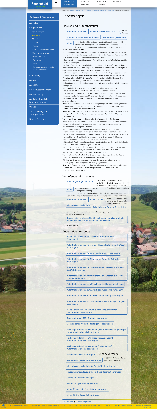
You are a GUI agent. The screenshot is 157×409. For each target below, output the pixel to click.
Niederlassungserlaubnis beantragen (84, 360)
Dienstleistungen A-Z (39, 32)
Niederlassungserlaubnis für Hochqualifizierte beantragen (94, 372)
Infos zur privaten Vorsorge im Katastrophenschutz (43, 68)
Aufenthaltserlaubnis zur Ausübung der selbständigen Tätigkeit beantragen (96, 302)
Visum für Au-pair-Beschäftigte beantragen (87, 389)
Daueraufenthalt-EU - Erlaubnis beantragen (87, 318)
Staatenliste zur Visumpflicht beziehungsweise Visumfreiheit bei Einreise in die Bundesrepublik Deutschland (95, 219)
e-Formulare (36, 60)
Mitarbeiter (36, 39)
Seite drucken (67, 402)
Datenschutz (130, 405)
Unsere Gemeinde (37, 119)
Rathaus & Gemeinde (69, 3)
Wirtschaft (117, 1)
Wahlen (32, 106)
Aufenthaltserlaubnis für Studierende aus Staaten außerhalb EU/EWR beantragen (95, 268)
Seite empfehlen (84, 402)
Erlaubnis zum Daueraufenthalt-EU (83, 37)
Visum (70, 43)
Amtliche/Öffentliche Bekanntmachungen (39, 100)
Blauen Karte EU (97, 199)
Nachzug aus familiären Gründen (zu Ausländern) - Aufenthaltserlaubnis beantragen (90, 339)
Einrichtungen (35, 75)
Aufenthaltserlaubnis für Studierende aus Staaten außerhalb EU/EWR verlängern (95, 276)
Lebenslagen (36, 35)
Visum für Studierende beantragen (83, 395)
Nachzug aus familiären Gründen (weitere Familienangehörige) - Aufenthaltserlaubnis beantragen (96, 330)
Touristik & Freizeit (101, 3)
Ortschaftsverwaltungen (41, 53)
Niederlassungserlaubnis (114, 37)
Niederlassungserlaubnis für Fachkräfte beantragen (91, 366)
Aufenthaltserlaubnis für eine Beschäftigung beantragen (93, 253)
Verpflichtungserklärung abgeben (82, 383)
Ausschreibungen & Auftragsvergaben (38, 113)
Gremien (33, 80)
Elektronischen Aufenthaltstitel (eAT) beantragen (90, 324)
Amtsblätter (34, 85)
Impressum (139, 405)
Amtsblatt (35, 42)
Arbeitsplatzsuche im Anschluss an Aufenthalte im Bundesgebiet (90, 237)
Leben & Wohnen (85, 3)
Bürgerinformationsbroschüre (43, 49)
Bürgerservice (35, 27)
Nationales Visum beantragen (81, 354)
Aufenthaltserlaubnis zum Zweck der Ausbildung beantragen (95, 284)
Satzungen (36, 46)
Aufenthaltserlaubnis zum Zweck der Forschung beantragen (95, 295)
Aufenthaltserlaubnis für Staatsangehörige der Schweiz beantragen (93, 260)
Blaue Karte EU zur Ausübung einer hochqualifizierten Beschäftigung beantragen (92, 310)
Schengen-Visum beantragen (80, 377)
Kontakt (34, 63)
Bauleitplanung (36, 94)
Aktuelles (33, 23)
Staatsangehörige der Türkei (80, 181)
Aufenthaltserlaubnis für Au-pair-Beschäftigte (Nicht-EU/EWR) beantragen (96, 246)
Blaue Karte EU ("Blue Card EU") (105, 31)
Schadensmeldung (38, 56)
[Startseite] (3, 407)
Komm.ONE (148, 407)
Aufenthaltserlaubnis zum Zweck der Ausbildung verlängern (95, 290)
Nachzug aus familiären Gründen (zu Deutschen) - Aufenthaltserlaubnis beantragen (90, 347)
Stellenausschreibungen (40, 89)
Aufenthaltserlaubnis (76, 31)
